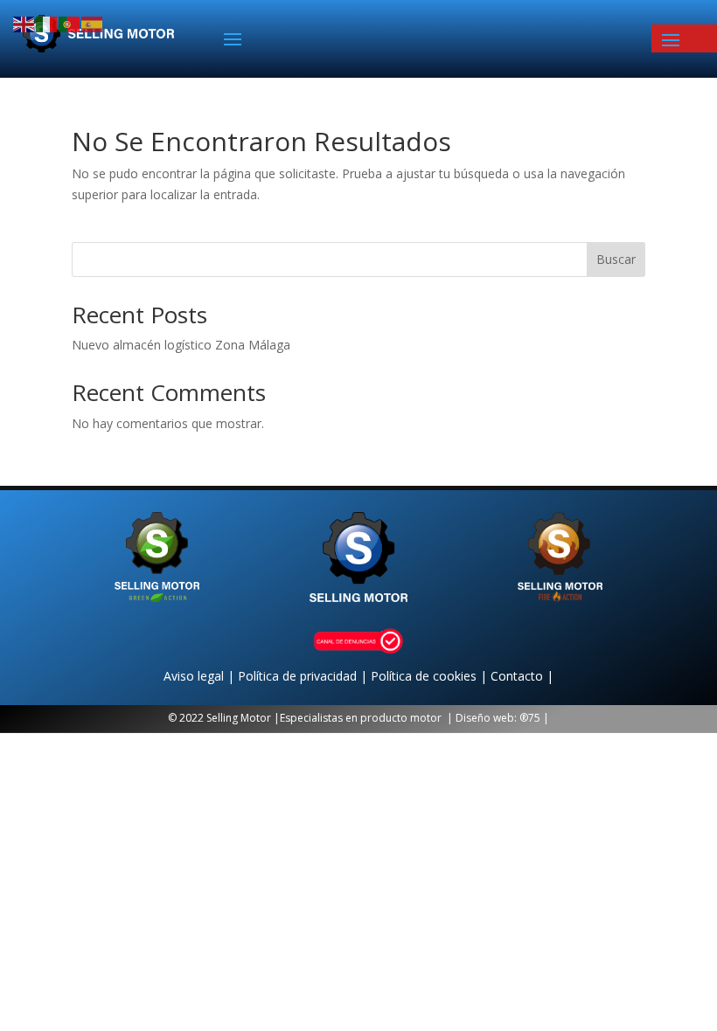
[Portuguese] (70, 23)
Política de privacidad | (304, 676)
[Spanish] (92, 23)
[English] (24, 23)
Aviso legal (195, 676)
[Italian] (47, 23)
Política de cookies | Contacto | (462, 676)
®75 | (534, 717)
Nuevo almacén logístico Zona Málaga (181, 344)
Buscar (616, 259)
